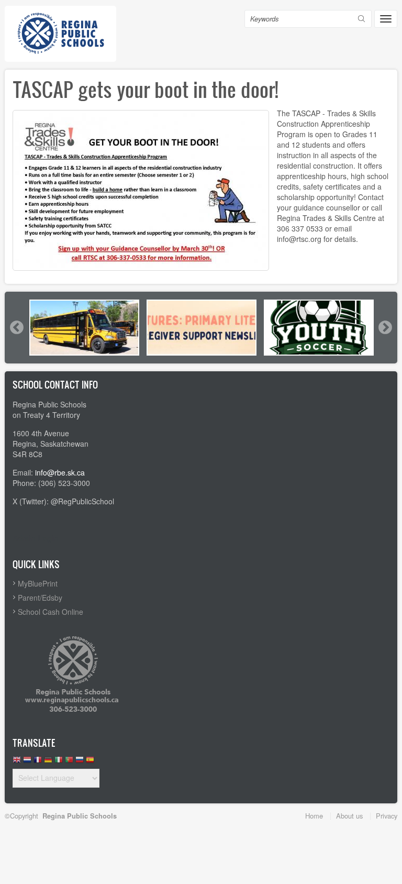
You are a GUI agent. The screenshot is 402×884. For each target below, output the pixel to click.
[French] (38, 762)
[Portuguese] (69, 762)
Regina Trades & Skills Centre (326, 218)
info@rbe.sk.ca (60, 472)
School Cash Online (50, 611)
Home (314, 816)
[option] (84, 328)
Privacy (386, 816)
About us (349, 816)
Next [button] (384, 327)
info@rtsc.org (299, 239)
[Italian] (58, 762)
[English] (17, 762)
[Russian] (79, 762)
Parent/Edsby (40, 597)
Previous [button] (16, 327)
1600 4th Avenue (41, 433)
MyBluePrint (38, 583)
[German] (48, 762)
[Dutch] (27, 762)
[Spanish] (90, 762)
